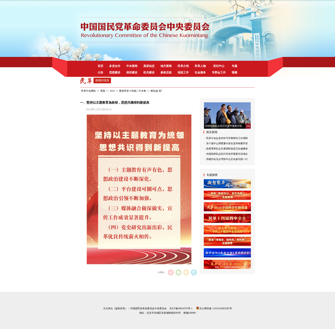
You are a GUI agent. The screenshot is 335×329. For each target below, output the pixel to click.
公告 (100, 72)
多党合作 (114, 65)
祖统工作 (183, 72)
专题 (234, 65)
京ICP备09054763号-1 (180, 308)
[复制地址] (194, 272)
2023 (112, 91)
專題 (102, 91)
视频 (234, 72)
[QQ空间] (186, 272)
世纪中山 (218, 65)
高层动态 (149, 65)
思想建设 (114, 72)
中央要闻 (131, 65)
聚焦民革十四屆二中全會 (132, 91)
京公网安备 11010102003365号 (215, 308)
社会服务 (200, 72)
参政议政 (166, 72)
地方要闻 (166, 65)
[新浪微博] (171, 272)
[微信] (178, 272)
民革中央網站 (88, 91)
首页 (100, 65)
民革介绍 (183, 65)
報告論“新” (156, 91)
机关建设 (149, 72)
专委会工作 (219, 72)
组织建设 (131, 72)
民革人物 (200, 65)
